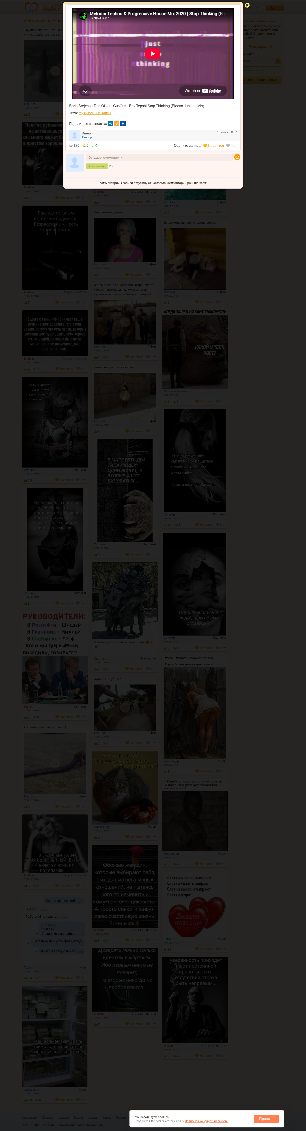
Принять (266, 1119)
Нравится (216, 145)
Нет (234, 145)
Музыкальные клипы (95, 113)
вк (110, 123)
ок (116, 123)
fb (123, 123)
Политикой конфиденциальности (206, 1121)
